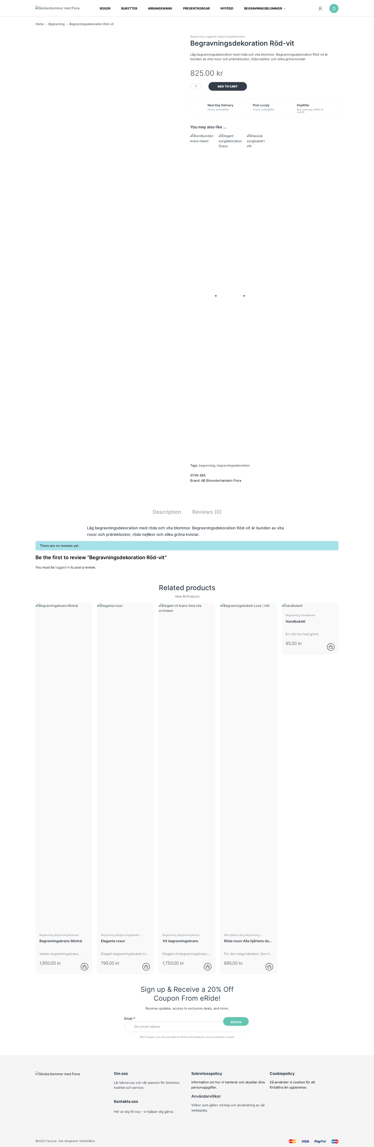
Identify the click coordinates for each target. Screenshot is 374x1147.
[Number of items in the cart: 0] (334, 8)
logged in (62, 567)
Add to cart (228, 86)
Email (129, 1018)
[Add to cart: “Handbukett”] (328, 647)
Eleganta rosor (113, 941)
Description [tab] (167, 512)
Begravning (56, 24)
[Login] (320, 8)
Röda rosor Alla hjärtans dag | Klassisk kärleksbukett (247, 941)
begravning (207, 465)
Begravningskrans (189, 935)
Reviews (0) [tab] (207, 512)
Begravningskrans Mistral (60, 941)
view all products (187, 596)
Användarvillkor (206, 1096)
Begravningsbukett (127, 935)
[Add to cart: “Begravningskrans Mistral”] (81, 967)
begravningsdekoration (233, 465)
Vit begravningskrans (180, 941)
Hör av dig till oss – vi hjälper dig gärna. (144, 1112)
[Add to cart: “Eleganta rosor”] (143, 967)
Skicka (236, 1022)
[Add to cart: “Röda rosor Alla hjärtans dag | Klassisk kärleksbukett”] (266, 967)
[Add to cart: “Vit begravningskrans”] (204, 967)
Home (39, 24)
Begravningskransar (67, 935)
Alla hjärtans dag (234, 935)
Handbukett (308, 615)
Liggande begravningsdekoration (225, 36)
